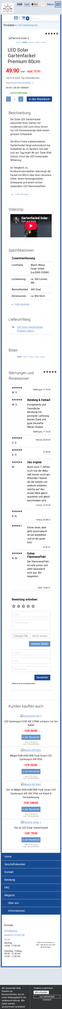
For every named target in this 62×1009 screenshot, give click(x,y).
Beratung (9, 879)
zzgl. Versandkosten (30, 78)
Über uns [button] (13, 903)
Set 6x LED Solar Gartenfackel (31, 827)
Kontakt (8, 872)
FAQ (6, 887)
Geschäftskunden (14, 864)
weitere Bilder (39, 643)
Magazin (9, 895)
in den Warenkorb (39, 99)
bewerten (42, 677)
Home (8, 856)
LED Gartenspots (27, 25)
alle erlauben (41, 992)
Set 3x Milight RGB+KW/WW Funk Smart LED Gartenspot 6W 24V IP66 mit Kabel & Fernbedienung (31, 793)
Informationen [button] (16, 910)
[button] (20, 82)
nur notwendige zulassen (47, 996)
